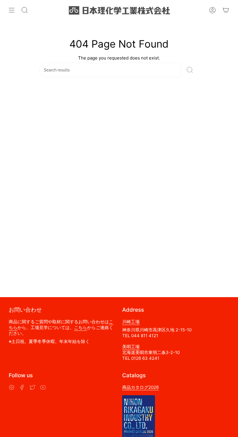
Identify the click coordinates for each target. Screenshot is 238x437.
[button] (24, 10)
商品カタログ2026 (140, 387)
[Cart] (225, 10)
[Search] (190, 70)
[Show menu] (11, 10)
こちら (80, 327)
